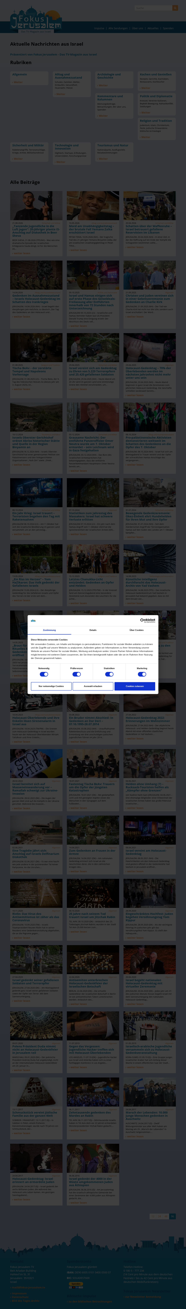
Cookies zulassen (135, 686)
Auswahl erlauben (93, 686)
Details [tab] (93, 630)
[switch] (77, 674)
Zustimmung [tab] (49, 630)
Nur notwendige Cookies (51, 686)
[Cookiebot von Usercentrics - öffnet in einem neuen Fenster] (142, 620)
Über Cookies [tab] (137, 630)
